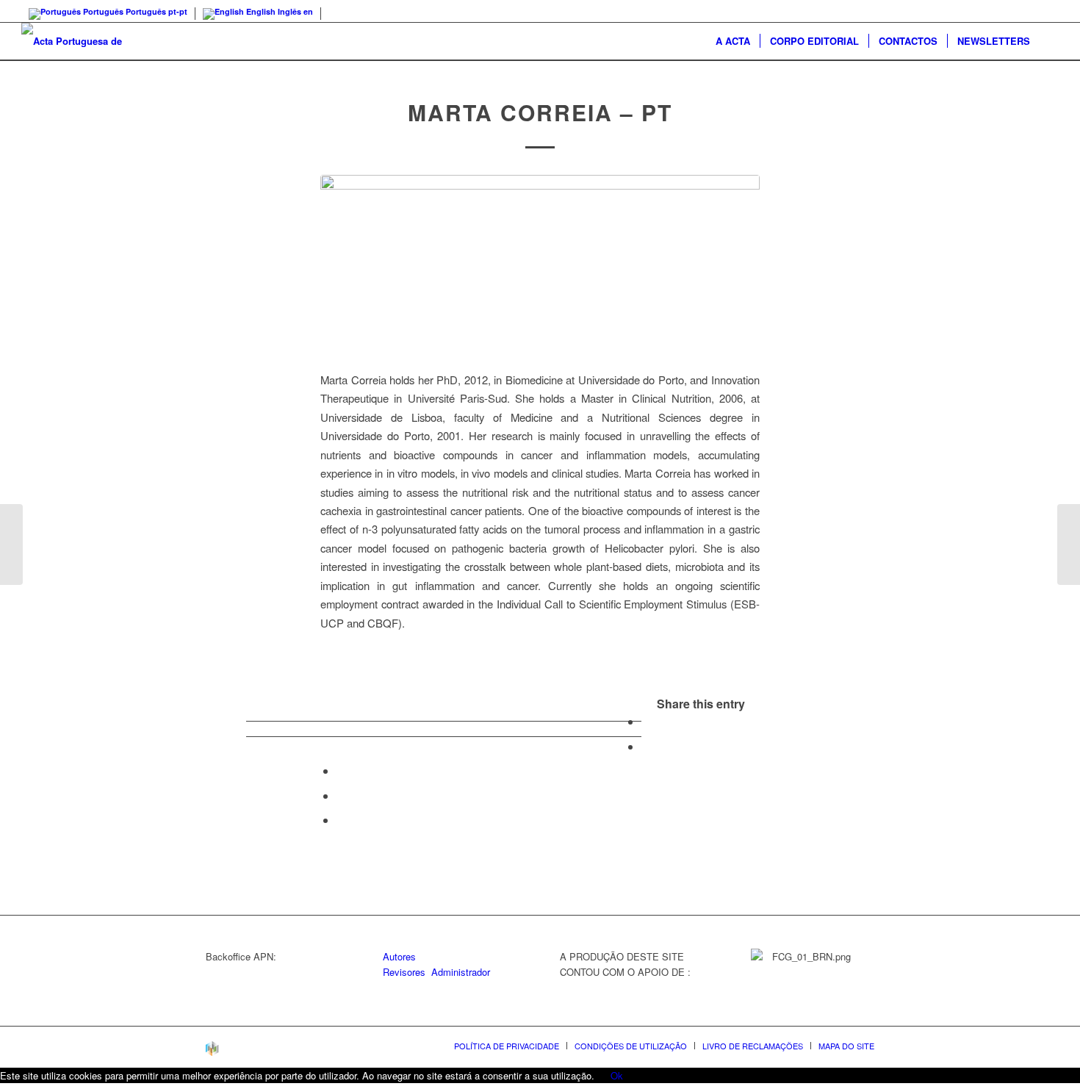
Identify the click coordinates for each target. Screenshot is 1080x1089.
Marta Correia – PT (540, 112)
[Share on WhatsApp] (340, 770)
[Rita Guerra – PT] (11, 544)
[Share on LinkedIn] (340, 795)
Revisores (404, 972)
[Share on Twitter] (645, 746)
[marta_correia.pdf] (540, 269)
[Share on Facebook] (645, 721)
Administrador (460, 972)
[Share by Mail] (340, 819)
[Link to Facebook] (1048, 11)
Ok (617, 1075)
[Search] (1049, 41)
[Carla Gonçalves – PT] (1068, 544)
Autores (399, 956)
